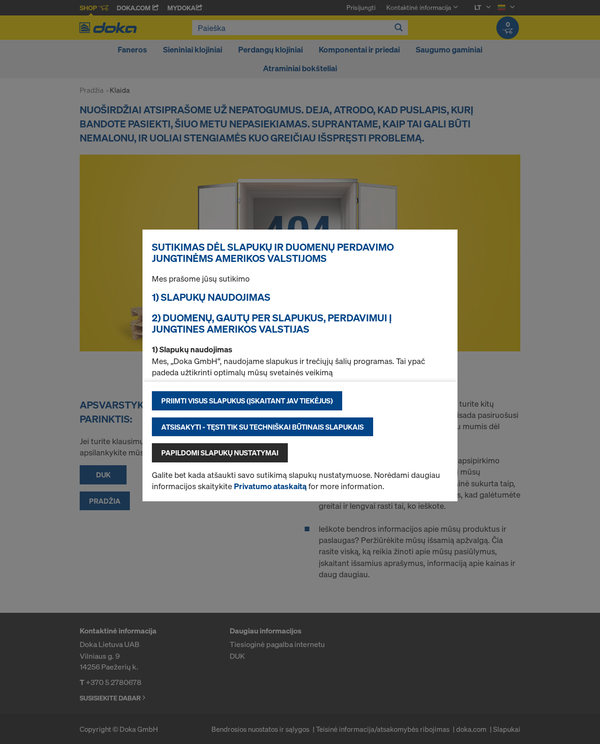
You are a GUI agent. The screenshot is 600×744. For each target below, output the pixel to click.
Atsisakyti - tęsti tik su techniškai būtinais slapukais (262, 427)
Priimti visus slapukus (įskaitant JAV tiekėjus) (247, 400)
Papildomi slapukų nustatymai (219, 452)
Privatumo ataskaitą (270, 486)
